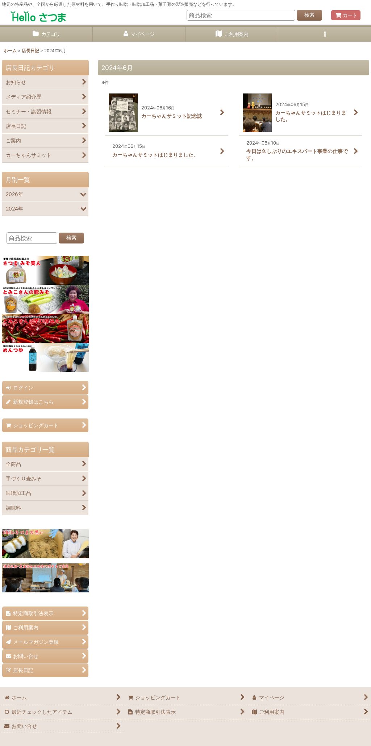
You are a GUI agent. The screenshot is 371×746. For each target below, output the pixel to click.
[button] (324, 34)
